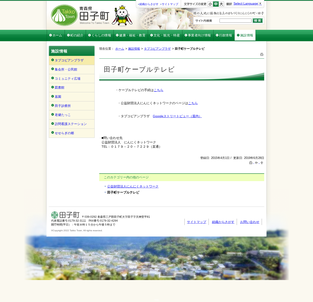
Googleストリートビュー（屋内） (177, 116)
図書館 (59, 87)
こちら (158, 90)
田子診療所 (63, 106)
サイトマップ (170, 4)
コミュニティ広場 (67, 78)
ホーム (57, 35)
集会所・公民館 (66, 69)
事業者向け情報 (199, 35)
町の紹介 (76, 35)
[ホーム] (91, 25)
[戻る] (257, 162)
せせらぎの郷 (64, 133)
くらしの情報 (101, 35)
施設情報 (246, 35)
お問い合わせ (249, 222)
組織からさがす (149, 4)
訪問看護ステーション (71, 124)
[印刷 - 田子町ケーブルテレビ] (262, 54)
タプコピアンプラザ (69, 60)
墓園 (58, 96)
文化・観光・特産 (167, 35)
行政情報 (225, 35)
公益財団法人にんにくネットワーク (133, 186)
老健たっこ (63, 115)
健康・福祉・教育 (132, 35)
